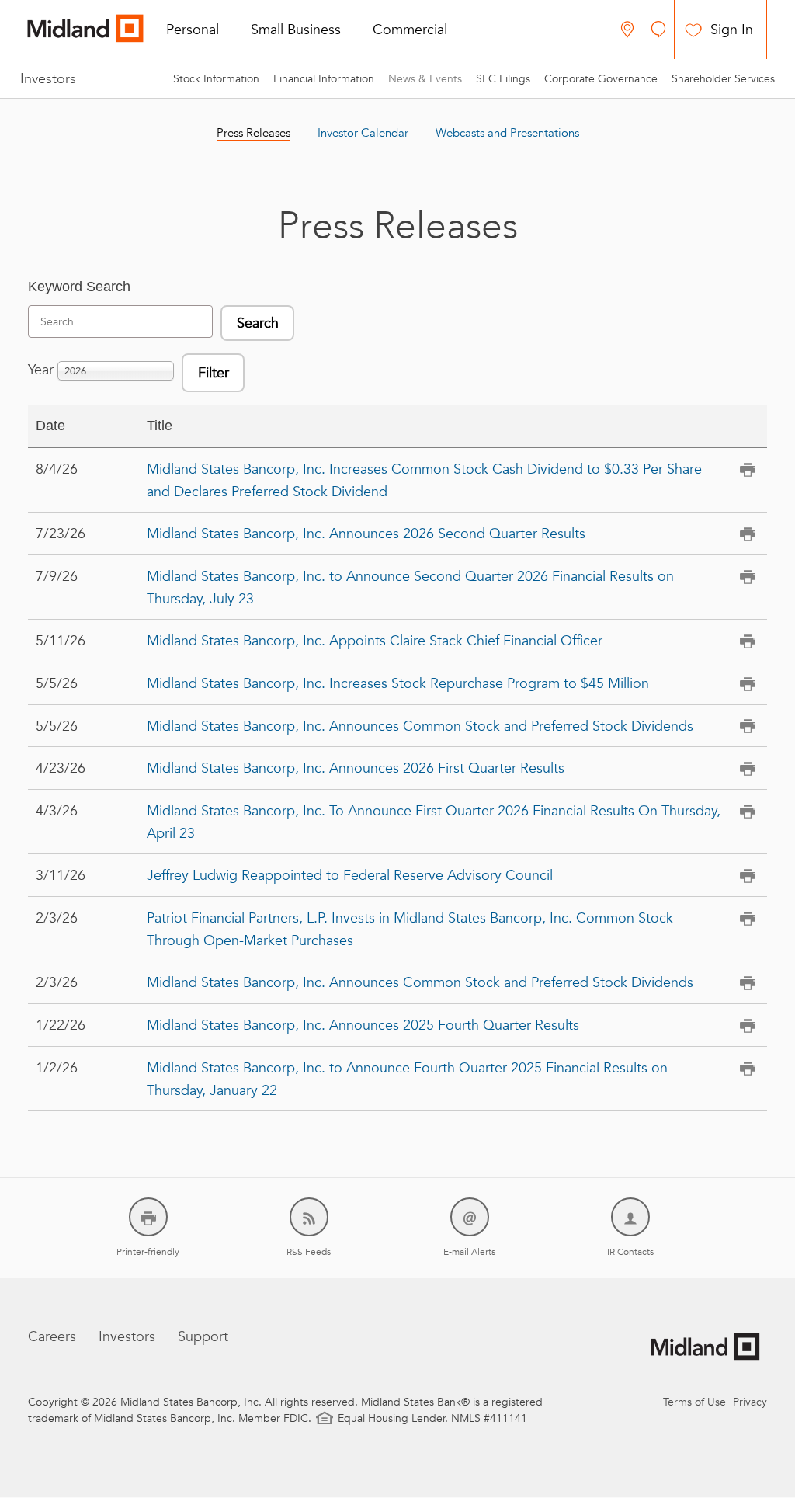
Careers (52, 1336)
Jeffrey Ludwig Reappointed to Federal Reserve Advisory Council (350, 875)
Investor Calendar (363, 132)
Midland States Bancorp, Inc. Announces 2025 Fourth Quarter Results (363, 1025)
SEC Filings (503, 78)
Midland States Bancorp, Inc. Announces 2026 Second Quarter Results (366, 533)
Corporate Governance (601, 78)
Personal (192, 29)
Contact (658, 29)
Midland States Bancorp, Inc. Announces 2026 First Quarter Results (355, 768)
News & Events (425, 78)
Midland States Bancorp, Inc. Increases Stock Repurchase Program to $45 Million (398, 683)
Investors (48, 78)
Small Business (296, 29)
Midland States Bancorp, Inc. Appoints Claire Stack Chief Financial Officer (374, 640)
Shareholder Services (723, 78)
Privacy (750, 1402)
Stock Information (216, 78)
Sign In (731, 29)
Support (203, 1336)
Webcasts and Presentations (507, 132)
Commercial (410, 29)
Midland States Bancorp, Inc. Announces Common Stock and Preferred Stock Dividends (420, 726)
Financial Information (323, 78)
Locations (627, 29)
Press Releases (253, 132)
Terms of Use (694, 1402)
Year (41, 369)
